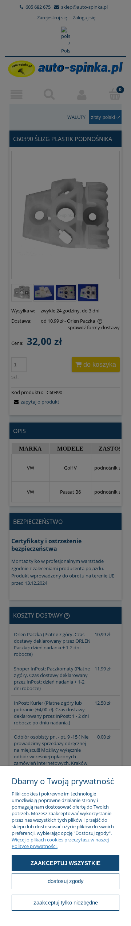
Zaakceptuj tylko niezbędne (65, 902)
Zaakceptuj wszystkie (65, 863)
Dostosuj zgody (66, 881)
